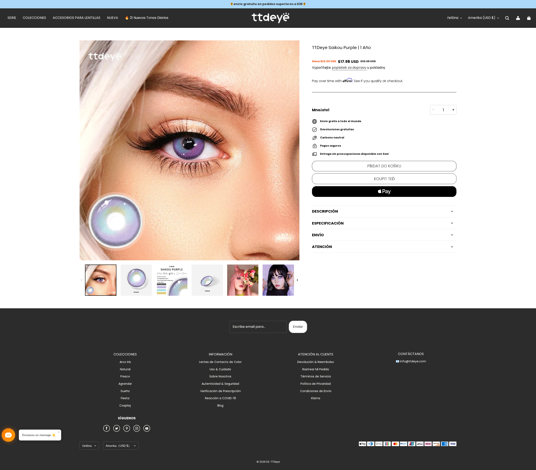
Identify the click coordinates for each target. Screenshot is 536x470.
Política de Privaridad (315, 384)
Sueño (125, 391)
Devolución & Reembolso (315, 362)
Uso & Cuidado (220, 369)
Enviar (298, 326)
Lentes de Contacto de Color (220, 362)
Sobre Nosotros (220, 376)
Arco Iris (125, 362)
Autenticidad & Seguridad (220, 384)
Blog (220, 406)
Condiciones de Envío (315, 391)
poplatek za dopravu (349, 67)
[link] (12, 18)
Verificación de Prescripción (220, 391)
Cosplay (125, 406)
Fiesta (125, 398)
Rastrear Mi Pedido (315, 369)
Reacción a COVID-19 (220, 398)
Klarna (315, 398)
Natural (125, 369)
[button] (507, 18)
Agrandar (125, 384)
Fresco (125, 376)
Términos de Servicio (315, 376)
